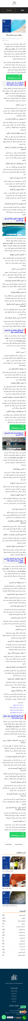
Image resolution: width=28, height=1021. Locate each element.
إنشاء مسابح (17, 38)
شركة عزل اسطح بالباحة (16, 707)
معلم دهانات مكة (6, 888)
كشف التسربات (14, 991)
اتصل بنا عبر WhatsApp (14, 78)
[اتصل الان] (24, 1018)
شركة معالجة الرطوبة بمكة (9, 905)
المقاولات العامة (11, 38)
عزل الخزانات (14, 996)
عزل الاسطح (14, 994)
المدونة (14, 1001)
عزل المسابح (4, 38)
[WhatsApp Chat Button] (4, 1017)
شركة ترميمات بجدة (7, 871)
